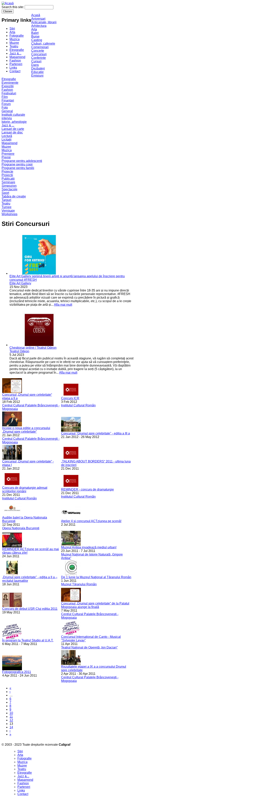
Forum (6, 104)
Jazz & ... (8, 125)
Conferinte (38, 57)
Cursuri (36, 61)
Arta (12, 32)
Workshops (9, 214)
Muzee (14, 42)
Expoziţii (8, 86)
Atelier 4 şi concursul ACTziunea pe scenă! (91, 521)
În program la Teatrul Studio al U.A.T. (27, 640)
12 (11, 720)
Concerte (37, 50)
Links (13, 67)
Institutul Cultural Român (78, 405)
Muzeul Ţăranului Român (79, 584)
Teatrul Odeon (19, 351)
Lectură (7, 136)
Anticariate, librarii (44, 22)
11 (11, 716)
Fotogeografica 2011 (16, 672)
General (7, 111)
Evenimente (10, 82)
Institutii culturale (13, 114)
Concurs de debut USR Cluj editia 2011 (30, 608)
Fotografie (16, 35)
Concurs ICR (70, 398)
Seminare (8, 182)
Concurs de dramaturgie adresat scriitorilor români (24, 489)
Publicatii (8, 178)
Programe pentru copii (17, 164)
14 (11, 727)
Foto (5, 107)
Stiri (12, 28)
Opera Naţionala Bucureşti (20, 528)
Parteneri (15, 64)
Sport (5, 193)
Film (5, 97)
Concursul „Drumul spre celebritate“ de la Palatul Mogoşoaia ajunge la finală (95, 605)
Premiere (8, 153)
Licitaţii (6, 139)
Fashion (15, 60)
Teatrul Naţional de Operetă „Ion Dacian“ (89, 647)
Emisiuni (37, 75)
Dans (35, 65)
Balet (35, 33)
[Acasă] (8, 3)
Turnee (6, 207)
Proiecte (7, 171)
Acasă (35, 15)
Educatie (37, 72)
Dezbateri (38, 68)
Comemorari (40, 47)
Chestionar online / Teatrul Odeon (33, 347)
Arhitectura (38, 25)
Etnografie (16, 50)
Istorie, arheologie (14, 121)
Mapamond (17, 57)
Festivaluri (9, 93)
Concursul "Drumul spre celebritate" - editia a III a (95, 433)
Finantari (8, 100)
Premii (6, 157)
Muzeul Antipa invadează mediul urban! (88, 547)
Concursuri (39, 54)
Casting (36, 40)
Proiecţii (7, 175)
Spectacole (9, 189)
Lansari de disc (12, 132)
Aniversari (38, 18)
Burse (35, 36)
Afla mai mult (63, 304)
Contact (14, 71)
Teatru (13, 46)
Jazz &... (15, 53)
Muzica (14, 39)
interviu (7, 118)
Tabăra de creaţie (14, 196)
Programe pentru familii (18, 168)
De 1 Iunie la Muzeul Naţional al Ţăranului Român (96, 577)
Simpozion (9, 185)
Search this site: (13, 7)
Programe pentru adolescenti (22, 161)
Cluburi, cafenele (43, 43)
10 (11, 713)
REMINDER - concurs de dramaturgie (87, 489)
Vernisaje (8, 210)
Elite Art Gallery (20, 283)
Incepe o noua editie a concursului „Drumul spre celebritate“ (26, 429)
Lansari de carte (13, 129)
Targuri (6, 200)
